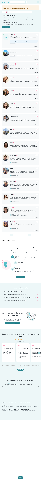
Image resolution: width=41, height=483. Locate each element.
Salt (2, 406)
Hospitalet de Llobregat (11, 410)
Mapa (21, 477)
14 (26, 235)
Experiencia (12, 12)
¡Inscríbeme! (20, 369)
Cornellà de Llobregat (27, 412)
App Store (9, 323)
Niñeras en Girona (13, 402)
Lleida (30, 410)
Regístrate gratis (6, 27)
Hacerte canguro (32, 2)
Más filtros (29, 12)
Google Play (16, 323)
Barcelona (4, 410)
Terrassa (22, 410)
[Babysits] (5, 2)
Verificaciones (21, 12)
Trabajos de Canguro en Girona (24, 402)
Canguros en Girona (6, 402)
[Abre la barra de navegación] (38, 2)
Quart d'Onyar (16, 406)
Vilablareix (24, 406)
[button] (2, 387)
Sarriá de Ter (6, 406)
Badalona (18, 410)
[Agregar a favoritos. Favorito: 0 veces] (37, 35)
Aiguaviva (37, 406)
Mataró (3, 412)
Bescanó (11, 406)
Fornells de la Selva (31, 406)
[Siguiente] (29, 235)
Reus (18, 412)
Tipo (4, 12)
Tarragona (33, 410)
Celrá (21, 406)
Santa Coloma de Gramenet (10, 412)
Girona (20, 412)
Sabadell (26, 410)
